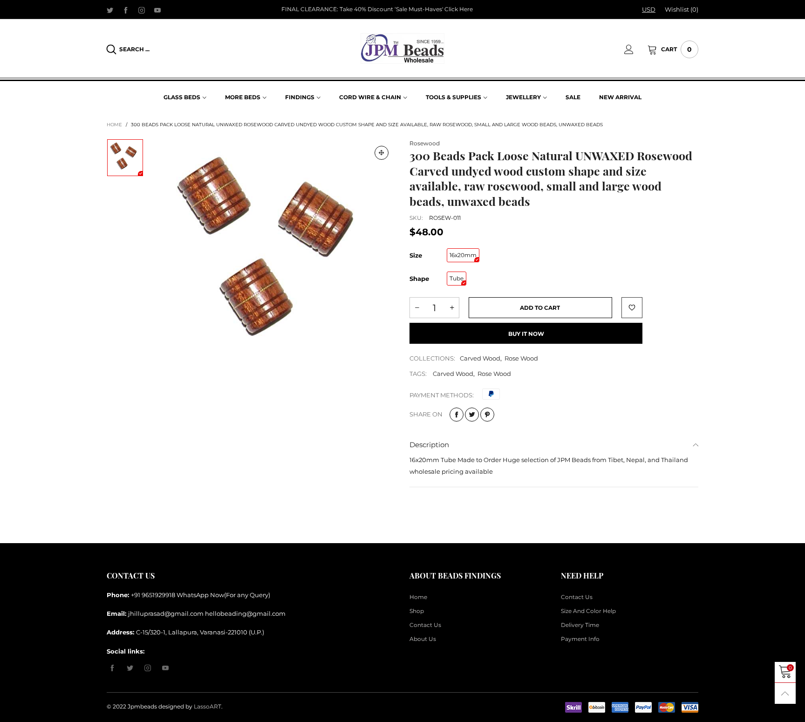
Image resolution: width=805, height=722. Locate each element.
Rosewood (424, 143)
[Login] (636, 49)
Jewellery (523, 97)
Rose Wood (521, 358)
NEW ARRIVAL (620, 97)
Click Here (458, 9)
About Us (422, 638)
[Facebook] (126, 10)
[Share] (457, 415)
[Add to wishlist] (631, 307)
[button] (417, 308)
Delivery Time (580, 624)
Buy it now (526, 333)
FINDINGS (299, 97)
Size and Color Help (588, 610)
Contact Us (425, 624)
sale (573, 97)
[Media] (382, 153)
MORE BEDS (242, 97)
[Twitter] (110, 10)
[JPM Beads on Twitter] (130, 668)
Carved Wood (480, 358)
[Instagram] (142, 10)
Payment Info (580, 638)
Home (418, 596)
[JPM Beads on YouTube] (165, 668)
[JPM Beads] (402, 48)
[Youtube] (157, 10)
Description (429, 444)
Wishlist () (681, 9)
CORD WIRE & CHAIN (370, 97)
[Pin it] (487, 415)
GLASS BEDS (182, 97)
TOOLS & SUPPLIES (453, 97)
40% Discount (373, 9)
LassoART (207, 706)
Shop (416, 610)
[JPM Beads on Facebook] (112, 668)
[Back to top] (785, 693)
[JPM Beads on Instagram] (147, 668)
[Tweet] (472, 415)
